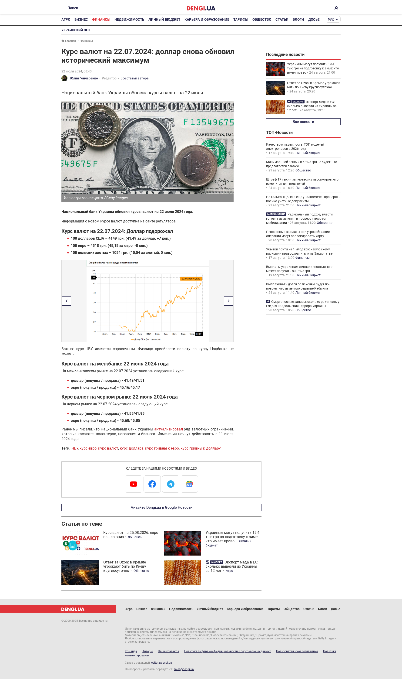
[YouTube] (133, 484)
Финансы (101, 19)
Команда (131, 651)
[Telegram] (170, 484)
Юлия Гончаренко (84, 78)
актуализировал (168, 429)
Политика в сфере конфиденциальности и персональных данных (227, 651)
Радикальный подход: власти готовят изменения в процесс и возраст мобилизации (299, 218)
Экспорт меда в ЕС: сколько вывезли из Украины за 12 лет (232, 566)
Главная (70, 41)
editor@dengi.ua (161, 662)
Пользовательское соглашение (297, 651)
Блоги (298, 19)
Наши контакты (168, 651)
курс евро (88, 448)
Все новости (303, 121)
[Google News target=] (189, 484)
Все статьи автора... (136, 78)
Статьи (281, 19)
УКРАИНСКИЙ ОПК (75, 30)
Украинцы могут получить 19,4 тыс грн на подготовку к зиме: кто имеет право (232, 536)
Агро (65, 19)
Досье (313, 19)
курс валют (108, 448)
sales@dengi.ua (184, 669)
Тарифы (240, 19)
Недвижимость (129, 19)
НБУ (74, 448)
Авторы (147, 651)
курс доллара (132, 448)
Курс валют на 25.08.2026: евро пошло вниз (130, 534)
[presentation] (66, 301)
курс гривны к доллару (201, 448)
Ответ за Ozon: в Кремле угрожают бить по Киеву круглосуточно (124, 566)
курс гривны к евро (162, 448)
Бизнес (81, 19)
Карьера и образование (206, 19)
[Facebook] (152, 484)
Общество (261, 19)
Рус (331, 19)
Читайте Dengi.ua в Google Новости (161, 507)
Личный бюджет (164, 19)
